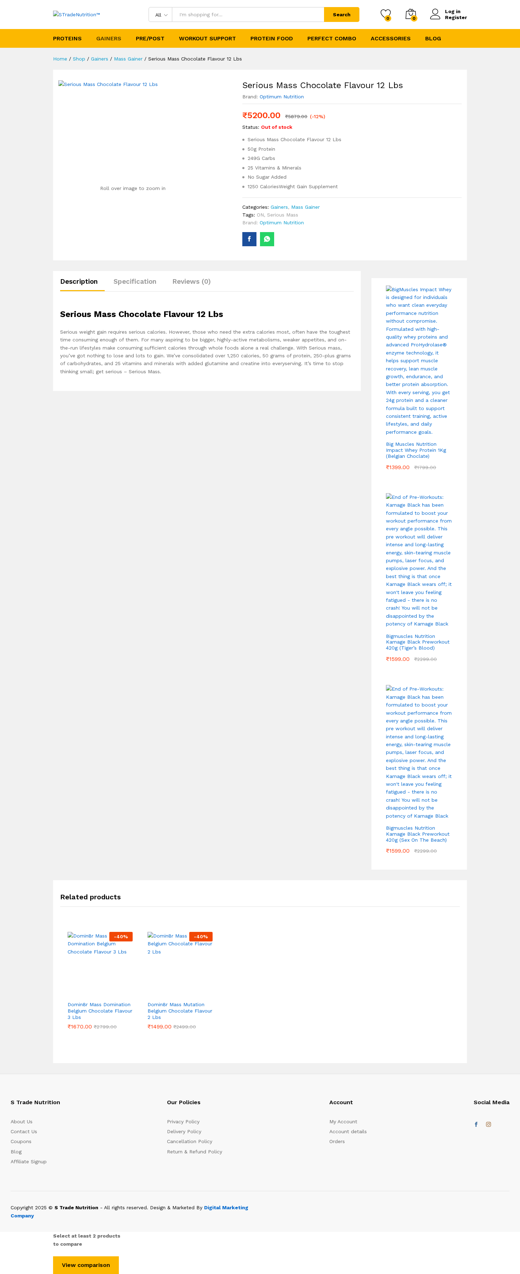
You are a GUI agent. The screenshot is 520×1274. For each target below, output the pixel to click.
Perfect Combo (331, 38)
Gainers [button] (108, 38)
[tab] (82, 284)
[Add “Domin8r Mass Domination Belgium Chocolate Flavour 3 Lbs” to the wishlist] (100, 993)
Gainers (279, 207)
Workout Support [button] (207, 38)
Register (456, 17)
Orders (337, 1141)
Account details (348, 1131)
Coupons (21, 1141)
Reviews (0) (191, 281)
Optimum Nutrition (282, 96)
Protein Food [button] (271, 38)
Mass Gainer (305, 207)
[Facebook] (476, 1125)
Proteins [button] (67, 38)
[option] (100, 990)
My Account (343, 1121)
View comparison (86, 1265)
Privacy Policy (183, 1121)
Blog (433, 38)
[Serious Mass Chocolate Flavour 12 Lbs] (249, 239)
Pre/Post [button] (150, 38)
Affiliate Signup (29, 1161)
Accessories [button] (391, 38)
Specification (135, 281)
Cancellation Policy (189, 1141)
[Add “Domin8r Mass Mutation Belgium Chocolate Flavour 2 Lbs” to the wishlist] (180, 993)
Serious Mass (282, 215)
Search (342, 14)
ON (260, 215)
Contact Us (24, 1131)
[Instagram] (488, 1124)
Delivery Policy (184, 1131)
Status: (250, 127)
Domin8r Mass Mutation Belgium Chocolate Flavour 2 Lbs (180, 1011)
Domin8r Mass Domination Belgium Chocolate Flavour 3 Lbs (100, 1011)
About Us (22, 1121)
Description (79, 281)
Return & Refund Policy (194, 1151)
